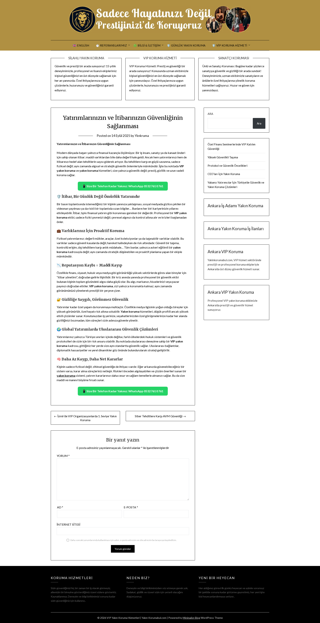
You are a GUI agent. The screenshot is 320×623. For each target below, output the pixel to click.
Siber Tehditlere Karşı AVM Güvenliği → (160, 416)
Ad (60, 507)
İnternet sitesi (68, 524)
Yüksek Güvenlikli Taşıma (223, 157)
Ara (210, 113)
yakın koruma (66, 375)
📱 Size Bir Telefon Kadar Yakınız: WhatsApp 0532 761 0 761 (122, 186)
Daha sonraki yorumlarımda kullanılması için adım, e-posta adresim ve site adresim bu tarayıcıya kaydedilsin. (123, 540)
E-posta (131, 507)
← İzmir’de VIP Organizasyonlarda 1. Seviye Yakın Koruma (85, 418)
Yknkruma (142, 136)
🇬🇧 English (81, 45)
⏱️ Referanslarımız (111, 45)
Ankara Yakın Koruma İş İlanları (236, 228)
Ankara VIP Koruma (225, 251)
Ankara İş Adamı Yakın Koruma (235, 205)
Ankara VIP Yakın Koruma (231, 292)
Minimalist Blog (191, 617)
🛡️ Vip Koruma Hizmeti (229, 45)
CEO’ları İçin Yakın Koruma (224, 174)
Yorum (63, 455)
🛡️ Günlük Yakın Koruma (186, 45)
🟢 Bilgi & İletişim (146, 45)
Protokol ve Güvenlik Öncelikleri (227, 165)
